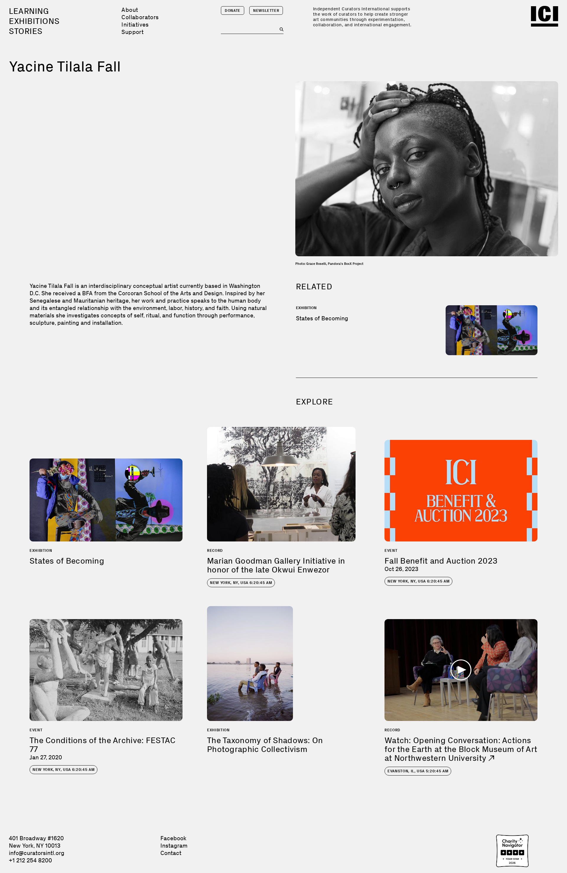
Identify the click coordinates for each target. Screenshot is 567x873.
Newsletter (266, 10)
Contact (170, 852)
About (129, 9)
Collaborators (140, 17)
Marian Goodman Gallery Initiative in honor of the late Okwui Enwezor (276, 565)
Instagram (174, 845)
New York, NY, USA (241, 582)
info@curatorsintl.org (36, 852)
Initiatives (135, 24)
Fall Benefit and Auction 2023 (440, 561)
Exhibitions (34, 21)
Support (132, 31)
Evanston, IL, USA (417, 771)
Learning (29, 11)
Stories (26, 31)
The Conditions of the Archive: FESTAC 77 (102, 744)
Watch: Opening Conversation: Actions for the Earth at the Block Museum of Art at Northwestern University (460, 749)
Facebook (173, 838)
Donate (232, 10)
